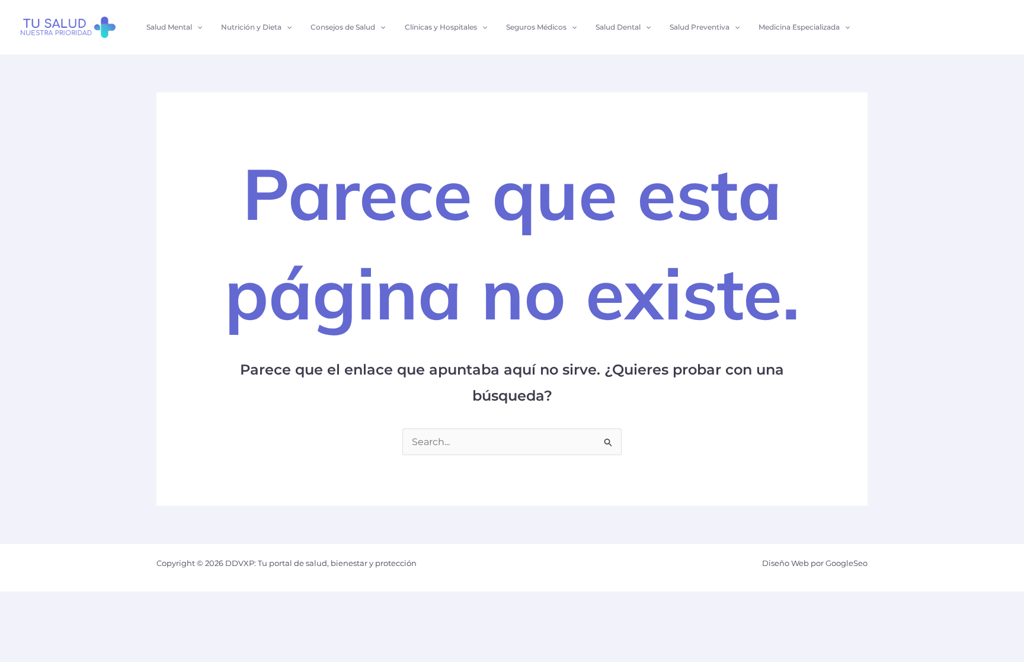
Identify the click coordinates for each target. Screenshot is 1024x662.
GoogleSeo (846, 563)
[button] (197, 27)
